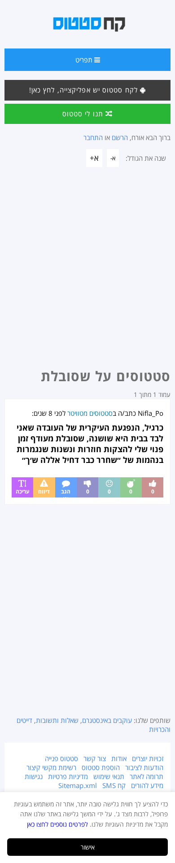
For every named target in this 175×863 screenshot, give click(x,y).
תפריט (84, 59)
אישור (88, 847)
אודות (119, 758)
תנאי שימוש (108, 776)
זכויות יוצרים (147, 758)
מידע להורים (147, 785)
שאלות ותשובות (57, 720)
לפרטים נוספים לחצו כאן (57, 824)
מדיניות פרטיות (68, 776)
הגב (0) (65, 493)
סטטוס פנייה (61, 758)
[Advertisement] (87, 270)
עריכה (23, 491)
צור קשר (94, 758)
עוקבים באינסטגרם (107, 720)
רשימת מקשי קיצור (51, 767)
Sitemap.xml (77, 785)
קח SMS (114, 785)
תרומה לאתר (146, 776)
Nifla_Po (150, 413)
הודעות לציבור (144, 767)
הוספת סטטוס (101, 767)
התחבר (93, 137)
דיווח (44, 491)
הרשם (120, 137)
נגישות (34, 776)
